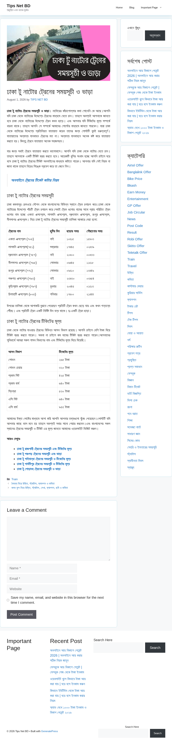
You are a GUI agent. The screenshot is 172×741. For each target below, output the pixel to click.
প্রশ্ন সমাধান (134, 367)
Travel (131, 266)
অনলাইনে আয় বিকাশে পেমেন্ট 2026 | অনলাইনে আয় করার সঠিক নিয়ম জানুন (143, 76)
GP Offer (134, 205)
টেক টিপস (132, 320)
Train (14, 479)
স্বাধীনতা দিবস (135, 461)
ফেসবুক (131, 373)
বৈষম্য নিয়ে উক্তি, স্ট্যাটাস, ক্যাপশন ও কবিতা (32, 483)
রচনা (129, 407)
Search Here (103, 640)
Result (132, 232)
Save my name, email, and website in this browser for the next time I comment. (57, 600)
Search (155, 648)
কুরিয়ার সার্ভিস (134, 293)
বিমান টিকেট (133, 387)
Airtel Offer (135, 165)
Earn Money (136, 192)
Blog (131, 7)
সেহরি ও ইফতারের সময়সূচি (142, 447)
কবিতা (130, 279)
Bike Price (134, 179)
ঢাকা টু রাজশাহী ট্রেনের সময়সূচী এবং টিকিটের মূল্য (44, 449)
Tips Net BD (18, 5)
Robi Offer (135, 239)
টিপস (130, 313)
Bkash (132, 185)
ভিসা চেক (132, 400)
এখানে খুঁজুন (133, 28)
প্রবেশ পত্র (133, 353)
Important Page (149, 7)
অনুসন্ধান (155, 35)
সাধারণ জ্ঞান (133, 434)
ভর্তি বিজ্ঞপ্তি (134, 393)
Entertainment (137, 199)
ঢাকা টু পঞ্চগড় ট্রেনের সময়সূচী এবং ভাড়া (39, 454)
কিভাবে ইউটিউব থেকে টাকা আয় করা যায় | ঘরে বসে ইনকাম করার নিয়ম (144, 116)
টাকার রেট (132, 306)
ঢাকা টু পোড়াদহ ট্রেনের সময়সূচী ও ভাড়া (38, 469)
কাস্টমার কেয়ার (135, 286)
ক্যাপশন (131, 299)
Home (119, 7)
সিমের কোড (133, 440)
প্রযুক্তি (131, 360)
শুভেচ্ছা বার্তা (134, 427)
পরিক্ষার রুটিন (134, 346)
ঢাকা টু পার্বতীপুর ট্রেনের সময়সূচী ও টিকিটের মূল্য (43, 464)
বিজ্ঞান (130, 380)
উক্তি (130, 273)
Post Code (135, 226)
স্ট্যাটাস (131, 454)
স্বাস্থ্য (130, 467)
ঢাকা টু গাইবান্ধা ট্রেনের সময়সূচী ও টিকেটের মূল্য (44, 459)
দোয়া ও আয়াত (135, 333)
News (131, 219)
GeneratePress (49, 731)
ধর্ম (128, 340)
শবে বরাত (132, 414)
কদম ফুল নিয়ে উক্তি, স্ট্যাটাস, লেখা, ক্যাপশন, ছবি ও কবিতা (39, 487)
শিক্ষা (130, 420)
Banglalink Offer (139, 172)
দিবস (129, 326)
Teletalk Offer (137, 252)
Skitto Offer (135, 246)
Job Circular (136, 212)
